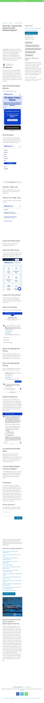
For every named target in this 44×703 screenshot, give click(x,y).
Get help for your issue (9, 593)
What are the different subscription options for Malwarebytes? (12, 584)
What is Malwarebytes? (7, 564)
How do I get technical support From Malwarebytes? (10, 552)
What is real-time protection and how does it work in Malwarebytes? (12, 588)
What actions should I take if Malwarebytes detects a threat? (12, 577)
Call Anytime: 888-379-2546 (30, 77)
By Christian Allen (10, 64)
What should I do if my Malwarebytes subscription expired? (10, 571)
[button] (43, 1)
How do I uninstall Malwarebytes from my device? (11, 555)
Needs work (28, 687)
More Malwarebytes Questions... (9, 590)
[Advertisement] (12, 40)
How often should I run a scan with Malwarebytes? (10, 562)
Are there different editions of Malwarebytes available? (12, 581)
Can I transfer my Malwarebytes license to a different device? (12, 567)
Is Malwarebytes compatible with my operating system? (10, 558)
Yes (24, 687)
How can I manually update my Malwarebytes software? (12, 574)
